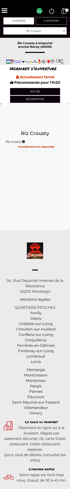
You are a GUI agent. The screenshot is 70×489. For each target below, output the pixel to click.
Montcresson (36, 375)
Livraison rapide (41, 469)
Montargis (36, 370)
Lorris (36, 362)
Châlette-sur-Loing (36, 324)
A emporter (51, 20)
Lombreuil (36, 356)
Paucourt (36, 397)
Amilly (36, 313)
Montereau (36, 380)
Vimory (35, 413)
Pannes (36, 391)
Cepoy (36, 318)
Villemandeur (36, 408)
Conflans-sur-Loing (36, 334)
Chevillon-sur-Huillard (36, 329)
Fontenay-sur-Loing (36, 351)
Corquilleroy (36, 340)
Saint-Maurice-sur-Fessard (36, 402)
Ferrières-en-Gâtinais (36, 345)
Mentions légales (35, 299)
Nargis (36, 386)
